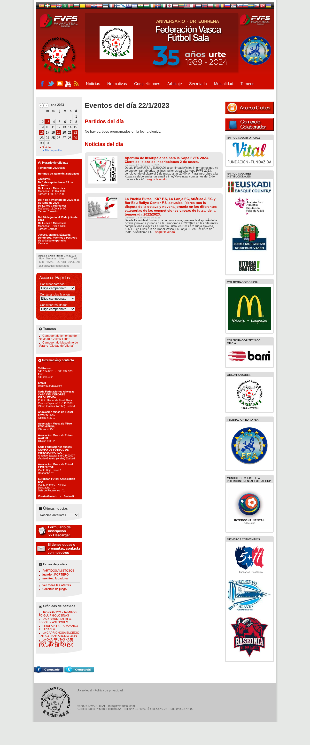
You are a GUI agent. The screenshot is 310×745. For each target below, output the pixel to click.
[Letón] (175, 6)
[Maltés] (187, 6)
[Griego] (129, 6)
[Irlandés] (152, 6)
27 (64, 138)
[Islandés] (158, 6)
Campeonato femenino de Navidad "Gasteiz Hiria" (58, 337)
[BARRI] (249, 363)
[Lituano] (181, 6)
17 (47, 132)
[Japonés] (169, 6)
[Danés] (99, 6)
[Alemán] (53, 6)
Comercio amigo (249, 124)
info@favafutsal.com (121, 706)
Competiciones (147, 84)
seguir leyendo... (158, 179)
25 (53, 138)
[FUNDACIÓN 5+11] (249, 574)
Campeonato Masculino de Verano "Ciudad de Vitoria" (58, 344)
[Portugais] (216, 6)
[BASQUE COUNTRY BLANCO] (249, 191)
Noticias (93, 84)
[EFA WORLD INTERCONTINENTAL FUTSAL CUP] (249, 528)
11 (53, 127)
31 (47, 143)
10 (47, 127)
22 (75, 132)
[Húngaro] (146, 6)
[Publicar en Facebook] (48, 672)
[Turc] (262, 6)
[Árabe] (65, 6)
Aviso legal (85, 690)
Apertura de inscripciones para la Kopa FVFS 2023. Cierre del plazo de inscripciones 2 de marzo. (167, 160)
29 (75, 138)
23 (42, 138)
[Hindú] (140, 6)
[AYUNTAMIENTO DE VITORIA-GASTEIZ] (249, 271)
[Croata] (94, 6)
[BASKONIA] (249, 658)
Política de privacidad (108, 690)
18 (53, 132)
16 (42, 132)
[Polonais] (210, 6)
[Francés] (111, 6)
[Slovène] (245, 6)
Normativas (117, 84)
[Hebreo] (134, 6)
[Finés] (117, 6)
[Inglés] (59, 6)
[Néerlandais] (198, 6)
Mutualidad (223, 84)
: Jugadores (55, 578)
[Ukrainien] (268, 6)
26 (58, 138)
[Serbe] (233, 6)
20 (64, 132)
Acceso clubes (249, 108)
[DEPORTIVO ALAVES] (249, 609)
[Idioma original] (41, 6)
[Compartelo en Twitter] (79, 672)
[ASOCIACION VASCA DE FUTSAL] (249, 408)
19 (58, 132)
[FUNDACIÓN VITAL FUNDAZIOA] (249, 162)
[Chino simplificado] (88, 6)
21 (69, 132)
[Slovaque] (239, 6)
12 (58, 127)
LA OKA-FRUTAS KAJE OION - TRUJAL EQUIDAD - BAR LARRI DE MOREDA (57, 642)
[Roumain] (222, 6)
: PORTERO (55, 574)
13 (64, 127)
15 (75, 127)
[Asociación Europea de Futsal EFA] (249, 467)
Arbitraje (174, 84)
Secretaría (198, 84)
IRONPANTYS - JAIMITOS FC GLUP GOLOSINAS (58, 614)
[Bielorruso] (70, 6)
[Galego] (123, 6)
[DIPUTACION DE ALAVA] (249, 214)
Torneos (247, 84)
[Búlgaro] (76, 6)
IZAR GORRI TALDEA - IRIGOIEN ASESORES (55, 621)
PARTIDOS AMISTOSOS (58, 570)
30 (42, 143)
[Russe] (227, 6)
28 (69, 138)
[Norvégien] (204, 6)
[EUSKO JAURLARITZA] (249, 254)
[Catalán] (82, 6)
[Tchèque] (256, 6)
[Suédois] (251, 6)
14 (69, 127)
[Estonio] (105, 6)
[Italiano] (163, 6)
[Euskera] (47, 6)
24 (47, 138)
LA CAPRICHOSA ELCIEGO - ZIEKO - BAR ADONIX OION (59, 634)
